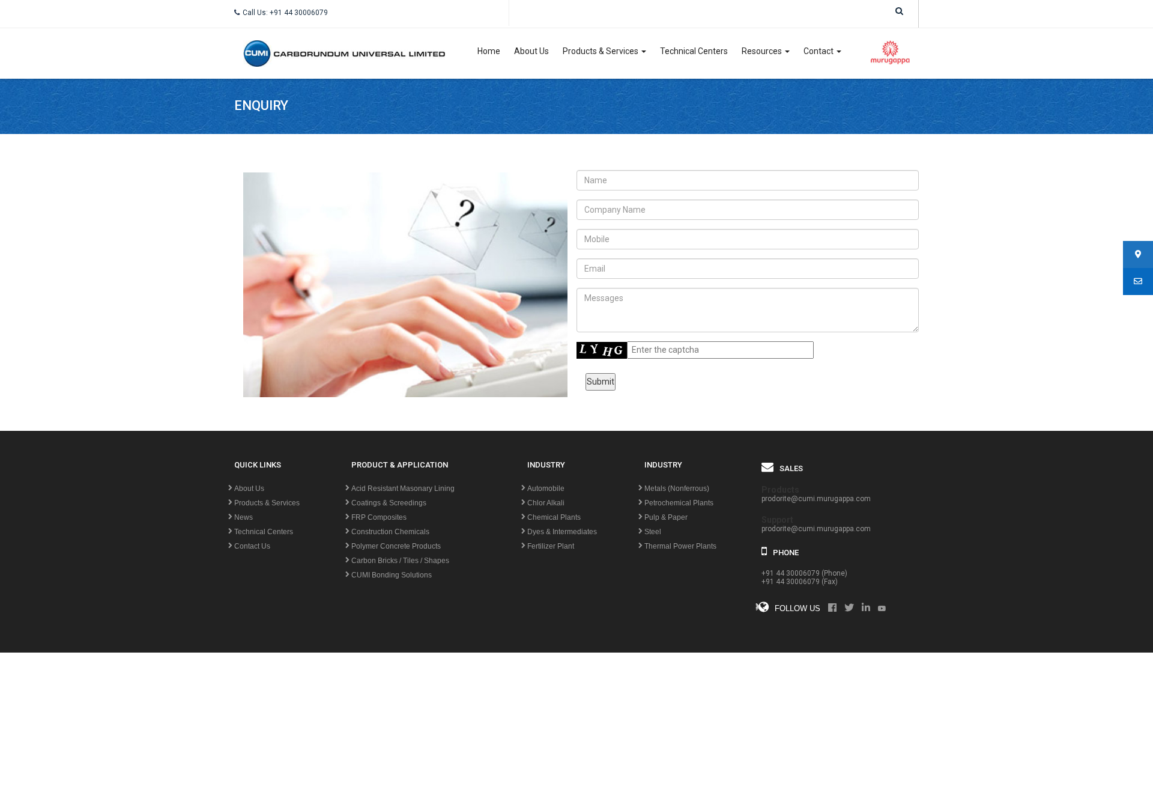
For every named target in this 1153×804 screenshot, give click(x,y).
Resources (763, 51)
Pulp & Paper (666, 517)
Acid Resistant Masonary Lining (403, 488)
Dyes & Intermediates (562, 532)
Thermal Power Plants (680, 546)
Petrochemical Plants (678, 503)
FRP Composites (379, 517)
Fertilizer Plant (550, 546)
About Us (531, 51)
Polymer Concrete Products (396, 546)
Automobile (545, 488)
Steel (652, 532)
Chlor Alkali (545, 503)
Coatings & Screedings (388, 503)
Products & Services (601, 51)
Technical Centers (694, 51)
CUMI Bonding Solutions (391, 575)
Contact (819, 51)
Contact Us (252, 546)
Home (488, 51)
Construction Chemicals (390, 532)
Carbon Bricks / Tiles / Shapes (400, 560)
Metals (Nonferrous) (676, 488)
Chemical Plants (554, 517)
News (243, 517)
